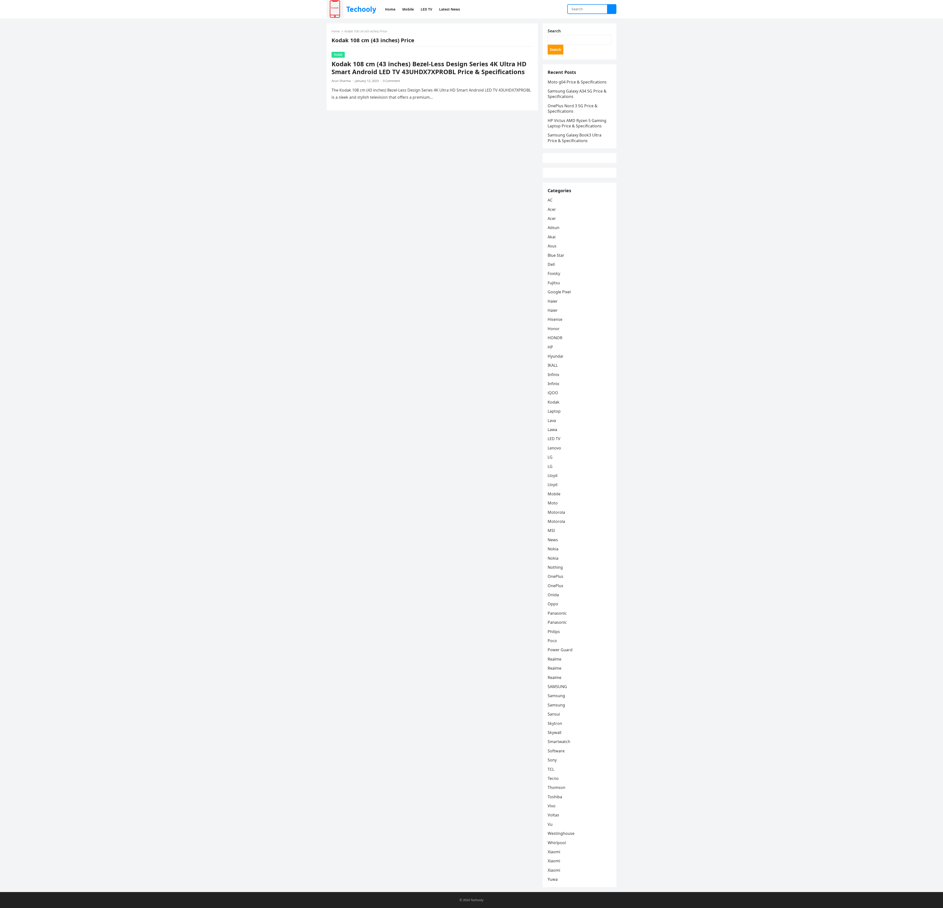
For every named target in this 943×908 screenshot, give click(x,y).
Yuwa (553, 879)
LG (550, 457)
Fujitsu (554, 282)
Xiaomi (554, 851)
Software (556, 751)
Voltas (553, 815)
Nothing (555, 567)
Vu (550, 824)
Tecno (553, 778)
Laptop (554, 411)
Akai (551, 237)
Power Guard (560, 649)
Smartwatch (559, 741)
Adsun (553, 227)
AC (550, 200)
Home (336, 31)
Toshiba (555, 797)
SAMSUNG (557, 686)
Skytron (555, 723)
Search (554, 31)
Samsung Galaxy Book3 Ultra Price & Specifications (574, 137)
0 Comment (391, 81)
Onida (553, 594)
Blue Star (556, 255)
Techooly (361, 9)
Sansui (554, 714)
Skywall (554, 732)
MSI (551, 530)
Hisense (555, 319)
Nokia (553, 549)
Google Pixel (559, 292)
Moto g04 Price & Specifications (577, 82)
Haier (553, 301)
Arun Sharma (341, 81)
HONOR (555, 337)
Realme (554, 659)
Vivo (551, 806)
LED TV (554, 438)
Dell (551, 264)
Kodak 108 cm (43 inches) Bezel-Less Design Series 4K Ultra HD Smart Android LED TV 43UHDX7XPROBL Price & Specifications (429, 68)
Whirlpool (557, 842)
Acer (552, 209)
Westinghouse (561, 833)
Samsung (556, 695)
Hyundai (555, 356)
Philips (554, 631)
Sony (552, 760)
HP (550, 347)
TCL (551, 769)
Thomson (556, 787)
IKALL (553, 365)
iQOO (553, 392)
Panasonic (557, 613)
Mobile (554, 494)
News (553, 539)
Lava (552, 420)
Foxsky (554, 273)
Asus (552, 246)
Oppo (553, 604)
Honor (554, 328)
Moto (553, 503)
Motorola (556, 512)
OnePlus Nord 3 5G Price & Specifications (572, 108)
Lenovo (554, 448)
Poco (552, 640)
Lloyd (552, 475)
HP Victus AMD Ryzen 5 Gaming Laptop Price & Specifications (577, 123)
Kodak (338, 55)
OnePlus (555, 576)
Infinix (553, 374)
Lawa (552, 429)
